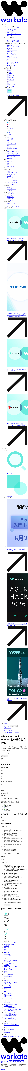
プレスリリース (8, 955)
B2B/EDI (6, 971)
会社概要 (6, 946)
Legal (8, 1061)
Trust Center (13, 1061)
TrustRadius (7, 1032)
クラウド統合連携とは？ (10, 1019)
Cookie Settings (17, 1060)
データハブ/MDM (8, 974)
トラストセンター (9, 985)
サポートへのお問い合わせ (11, 1025)
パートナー (7, 950)
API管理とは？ (8, 1006)
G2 (4, 1030)
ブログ (5, 991)
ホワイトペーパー (9, 998)
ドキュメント (7, 983)
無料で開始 (7, 726)
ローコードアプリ (9, 969)
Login (5, 723)
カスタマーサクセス (9, 990)
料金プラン (7, 947)
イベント (6, 996)
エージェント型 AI (9, 963)
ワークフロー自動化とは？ (11, 1010)
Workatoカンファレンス (10, 982)
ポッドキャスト (8, 993)
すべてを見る (7, 134)
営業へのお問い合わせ (10, 1023)
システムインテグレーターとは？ (13, 1012)
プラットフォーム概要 (10, 942)
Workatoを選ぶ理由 (9, 944)
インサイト (7, 972)
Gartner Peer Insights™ (9, 1029)
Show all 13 (7, 905)
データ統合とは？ (9, 1017)
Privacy (11, 1060)
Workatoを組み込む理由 (10, 1004)
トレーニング (7, 987)
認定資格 (6, 988)
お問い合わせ (14, 726)
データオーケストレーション (12, 966)
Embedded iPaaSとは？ (10, 1015)
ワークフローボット (9, 968)
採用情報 (6, 952)
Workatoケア (7, 954)
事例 (5, 949)
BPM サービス (8, 976)
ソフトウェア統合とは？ (10, 1007)
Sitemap (18, 1061)
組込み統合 (7, 961)
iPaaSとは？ (7, 1002)
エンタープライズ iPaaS (10, 960)
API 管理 (6, 965)
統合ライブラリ (8, 995)
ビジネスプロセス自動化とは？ (12, 1009)
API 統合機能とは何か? (10, 1014)
